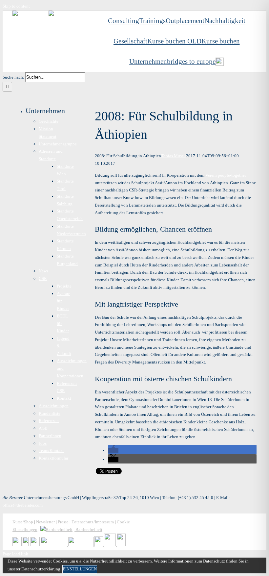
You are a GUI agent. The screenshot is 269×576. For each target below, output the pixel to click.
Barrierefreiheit (88, 529)
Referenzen (49, 420)
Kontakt (64, 398)
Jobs (43, 443)
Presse (63, 521)
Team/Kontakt (51, 450)
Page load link (15, 553)
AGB (43, 428)
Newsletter (45, 521)
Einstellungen (80, 568)
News (43, 270)
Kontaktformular (53, 458)
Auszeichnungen (54, 405)
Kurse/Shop (22, 521)
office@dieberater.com (23, 505)
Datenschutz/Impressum (93, 521)
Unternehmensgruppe (58, 143)
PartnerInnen (50, 435)
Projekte (64, 286)
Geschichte (48, 121)
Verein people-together (225, 175)
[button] (113, 450)
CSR (43, 278)
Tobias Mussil (173, 155)
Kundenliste (49, 413)
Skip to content (16, 6)
